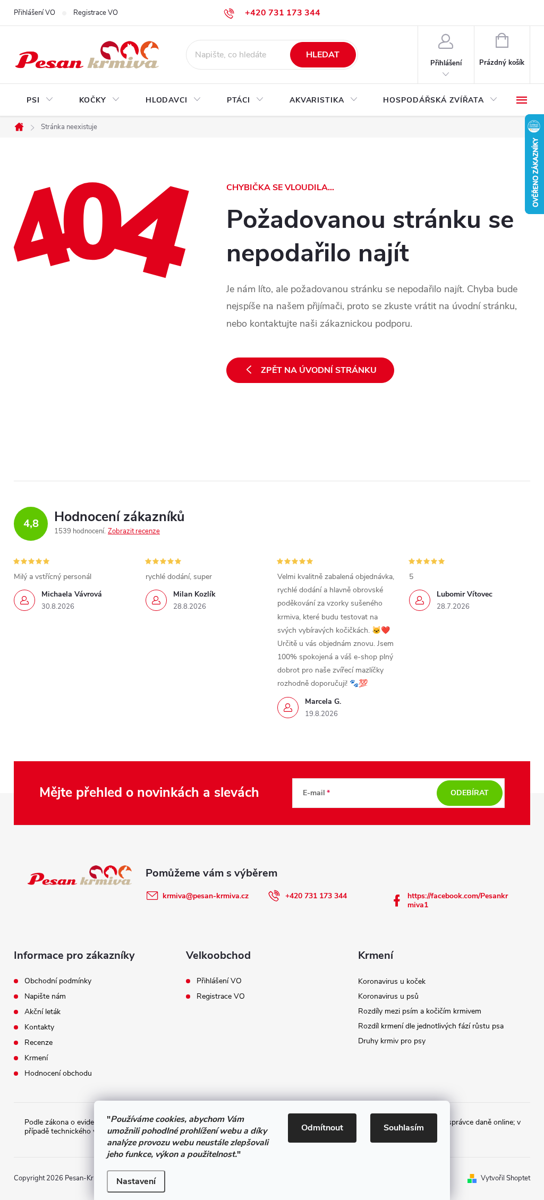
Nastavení (136, 1181)
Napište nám (45, 996)
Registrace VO (95, 13)
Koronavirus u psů (388, 996)
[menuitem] (40, 100)
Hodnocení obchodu (58, 1073)
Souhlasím (404, 1128)
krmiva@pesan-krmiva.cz (206, 896)
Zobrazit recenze (134, 531)
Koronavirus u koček (392, 981)
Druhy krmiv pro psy (392, 1041)
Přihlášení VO (34, 13)
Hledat (322, 55)
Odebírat (469, 793)
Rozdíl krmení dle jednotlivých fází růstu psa (431, 1026)
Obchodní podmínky (57, 981)
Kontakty (39, 1027)
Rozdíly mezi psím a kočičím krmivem (419, 1011)
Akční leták (42, 1012)
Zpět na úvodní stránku (319, 370)
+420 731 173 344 (316, 896)
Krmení (36, 1058)
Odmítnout (322, 1128)
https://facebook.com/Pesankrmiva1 (457, 900)
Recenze (38, 1043)
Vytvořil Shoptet (505, 1178)
